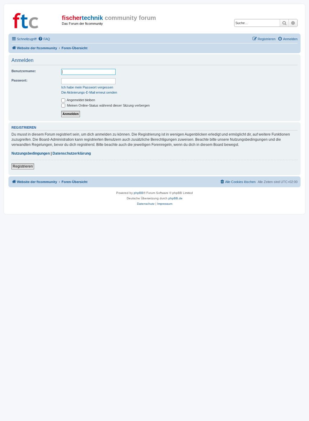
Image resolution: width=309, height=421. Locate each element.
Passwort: (19, 80)
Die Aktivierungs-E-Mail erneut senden (89, 92)
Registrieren (23, 166)
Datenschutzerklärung (72, 153)
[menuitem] (44, 39)
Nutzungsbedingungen (30, 153)
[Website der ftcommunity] (36, 19)
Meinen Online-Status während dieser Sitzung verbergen (108, 105)
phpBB (138, 192)
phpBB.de (175, 198)
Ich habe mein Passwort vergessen (87, 87)
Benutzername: (23, 71)
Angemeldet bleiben (80, 100)
